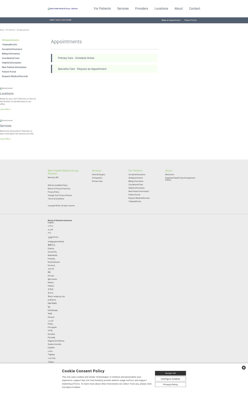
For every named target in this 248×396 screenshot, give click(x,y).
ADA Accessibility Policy (58, 185)
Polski (50, 324)
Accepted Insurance (12, 49)
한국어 (50, 293)
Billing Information (11, 53)
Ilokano (51, 282)
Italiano (51, 286)
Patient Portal (190, 20)
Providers (141, 8)
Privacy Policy (53, 192)
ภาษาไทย (51, 358)
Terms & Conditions (56, 199)
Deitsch (51, 317)
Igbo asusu (52, 279)
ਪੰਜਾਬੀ (50, 331)
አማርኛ (50, 226)
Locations (161, 8)
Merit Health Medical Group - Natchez (64, 172)
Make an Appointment (171, 20)
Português (52, 327)
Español (51, 348)
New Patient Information (14, 67)
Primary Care (97, 181)
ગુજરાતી (51, 269)
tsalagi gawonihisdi (56, 242)
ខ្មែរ (49, 307)
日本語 (50, 289)
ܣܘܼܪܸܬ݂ (50, 351)
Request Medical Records (15, 76)
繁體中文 (51, 245)
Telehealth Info (9, 44)
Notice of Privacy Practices (59, 189)
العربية (50, 229)
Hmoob (51, 276)
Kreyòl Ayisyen (54, 262)
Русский (51, 337)
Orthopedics (97, 178)
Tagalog (51, 354)
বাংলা (49, 233)
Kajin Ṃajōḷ (52, 303)
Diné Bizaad (52, 310)
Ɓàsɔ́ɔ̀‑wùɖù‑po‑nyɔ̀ (56, 296)
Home (2, 29)
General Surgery (98, 174)
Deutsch (51, 265)
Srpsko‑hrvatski (54, 344)
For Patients (102, 8)
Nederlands (52, 255)
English (51, 222)
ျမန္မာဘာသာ (53, 237)
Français (51, 259)
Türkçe (51, 362)
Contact (194, 8)
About (179, 8)
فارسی (50, 320)
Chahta (51, 249)
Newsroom (169, 174)
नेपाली (50, 314)
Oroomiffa (52, 252)
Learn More (5, 109)
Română (51, 334)
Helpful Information (11, 62)
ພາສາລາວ (52, 300)
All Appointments (10, 40)
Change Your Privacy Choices (60, 195)
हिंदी (49, 272)
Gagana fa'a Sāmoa (56, 341)
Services (123, 8)
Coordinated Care (11, 58)
